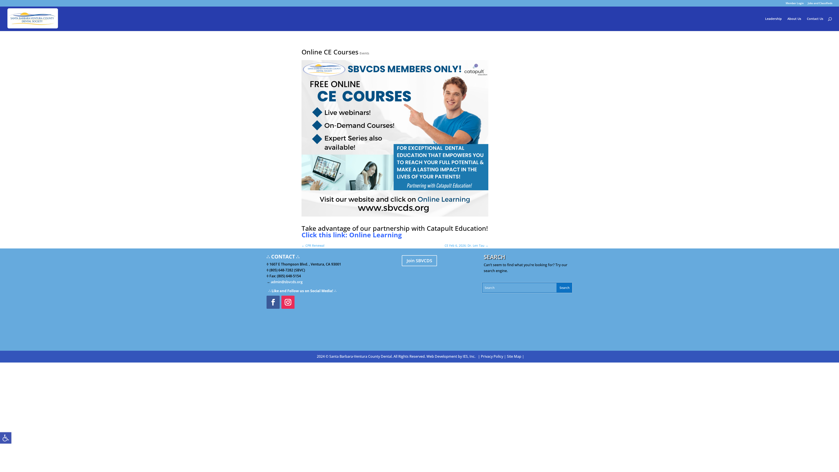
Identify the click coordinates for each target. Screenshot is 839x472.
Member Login (795, 3)
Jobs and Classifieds (820, 3)
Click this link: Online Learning (352, 234)
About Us (794, 19)
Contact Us (815, 19)
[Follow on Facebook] (273, 302)
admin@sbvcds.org (287, 281)
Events (364, 53)
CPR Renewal (313, 245)
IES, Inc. (469, 356)
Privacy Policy (492, 356)
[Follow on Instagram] (288, 302)
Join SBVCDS (419, 261)
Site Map (514, 356)
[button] (5, 438)
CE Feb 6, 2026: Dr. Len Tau (466, 245)
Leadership (773, 19)
